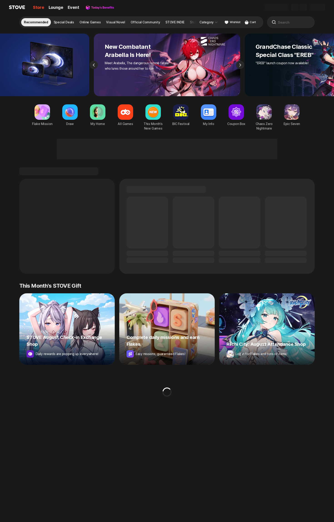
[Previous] (94, 65)
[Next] (240, 65)
